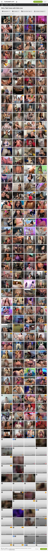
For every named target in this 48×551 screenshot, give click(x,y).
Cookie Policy (12, 549)
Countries (16, 11)
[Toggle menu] (2, 1)
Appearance (6, 11)
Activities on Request (40, 11)
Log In (45, 1)
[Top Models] (16, 1)
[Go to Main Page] (9, 1)
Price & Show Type (26, 11)
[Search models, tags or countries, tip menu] (46, 4)
